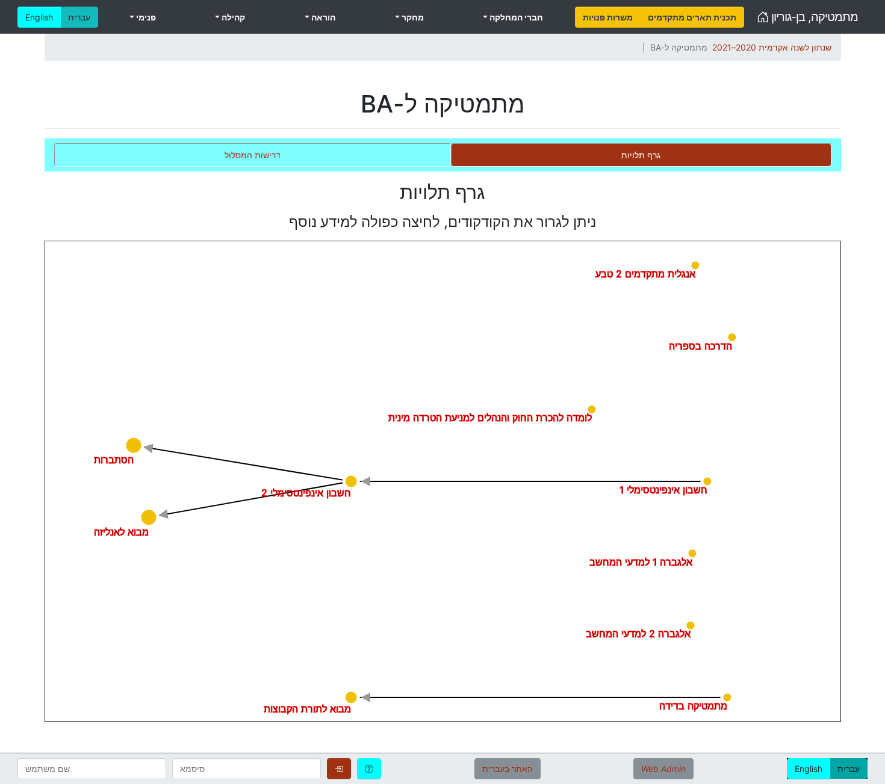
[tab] (641, 155)
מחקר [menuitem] (412, 17)
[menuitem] (608, 17)
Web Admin (663, 769)
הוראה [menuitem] (322, 17)
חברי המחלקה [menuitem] (515, 17)
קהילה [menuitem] (232, 17)
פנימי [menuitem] (145, 17)
